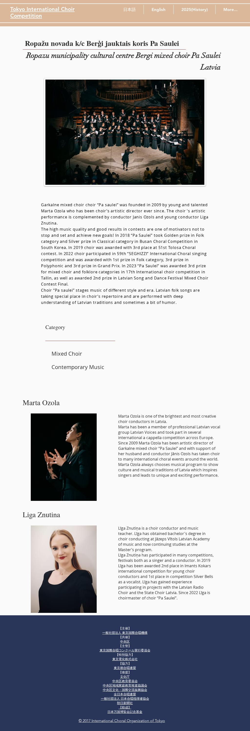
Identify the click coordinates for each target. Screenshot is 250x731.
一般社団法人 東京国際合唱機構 (124, 633)
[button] (129, 9)
